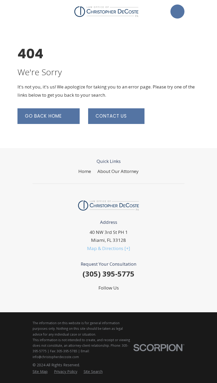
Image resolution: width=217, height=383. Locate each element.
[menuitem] (40, 371)
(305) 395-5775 (108, 274)
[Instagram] (108, 298)
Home (84, 171)
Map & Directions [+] (108, 248)
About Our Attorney (118, 171)
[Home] (106, 11)
